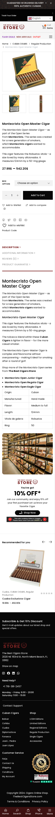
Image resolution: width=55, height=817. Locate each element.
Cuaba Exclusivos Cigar (16, 598)
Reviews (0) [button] (9, 258)
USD (48, 13)
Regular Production (41, 43)
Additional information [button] (17, 253)
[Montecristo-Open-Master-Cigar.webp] (27, 71)
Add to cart (38, 195)
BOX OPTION (6, 182)
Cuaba (5, 591)
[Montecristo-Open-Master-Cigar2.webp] (14, 103)
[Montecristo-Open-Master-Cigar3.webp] (41, 103)
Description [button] (10, 247)
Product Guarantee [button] (15, 264)
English (36, 18)
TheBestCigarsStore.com (27, 796)
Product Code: (9, 230)
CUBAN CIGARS (19, 43)
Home (5, 43)
